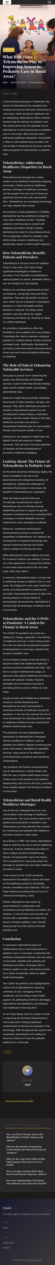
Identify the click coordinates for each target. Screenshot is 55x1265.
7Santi (7, 1208)
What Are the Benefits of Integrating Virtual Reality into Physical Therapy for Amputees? (26, 1149)
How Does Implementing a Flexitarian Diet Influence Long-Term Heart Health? (26, 1182)
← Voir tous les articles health (18, 1101)
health (8, 50)
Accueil (6, 93)
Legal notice (8, 1242)
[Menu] (49, 2)
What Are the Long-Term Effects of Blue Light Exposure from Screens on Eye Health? (25, 1161)
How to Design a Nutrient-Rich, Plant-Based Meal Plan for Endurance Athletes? (26, 1173)
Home (5, 1227)
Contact (6, 1247)
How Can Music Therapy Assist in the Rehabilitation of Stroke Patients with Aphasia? (24, 1137)
